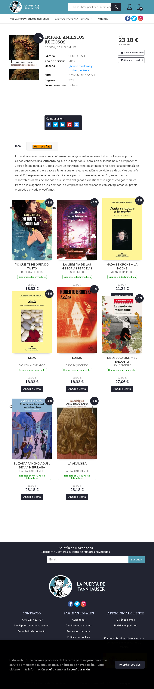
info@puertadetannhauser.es (31, 625)
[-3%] (32, 230)
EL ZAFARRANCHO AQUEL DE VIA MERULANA (32, 465)
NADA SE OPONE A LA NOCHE (122, 266)
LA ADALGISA (77, 463)
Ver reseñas (42, 146)
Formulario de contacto (31, 631)
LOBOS (77, 358)
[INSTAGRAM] (140, 18)
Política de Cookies (78, 637)
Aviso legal (78, 620)
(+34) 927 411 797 (32, 620)
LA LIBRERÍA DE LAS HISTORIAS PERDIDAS (77, 266)
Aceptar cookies (130, 665)
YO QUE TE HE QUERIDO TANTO (32, 266)
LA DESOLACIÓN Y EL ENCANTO (122, 360)
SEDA (32, 358)
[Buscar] (116, 7)
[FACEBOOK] (128, 18)
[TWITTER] (134, 18)
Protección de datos (79, 631)
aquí (49, 669)
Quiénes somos (125, 620)
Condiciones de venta (78, 625)
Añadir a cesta (122, 296)
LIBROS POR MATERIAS (72, 19)
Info (18, 146)
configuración (80, 669)
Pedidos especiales (125, 625)
